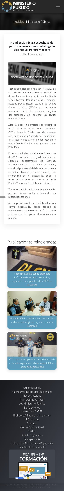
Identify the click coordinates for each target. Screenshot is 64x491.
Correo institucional (32, 427)
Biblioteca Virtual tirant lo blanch (32, 415)
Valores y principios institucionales (32, 391)
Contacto (32, 423)
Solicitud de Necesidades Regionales (32, 443)
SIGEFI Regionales (32, 435)
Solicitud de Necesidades (32, 447)
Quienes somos (32, 387)
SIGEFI (32, 431)
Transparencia (32, 439)
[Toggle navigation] (58, 6)
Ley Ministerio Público (32, 403)
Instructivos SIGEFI (32, 411)
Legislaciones (32, 407)
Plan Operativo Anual (32, 399)
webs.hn (45, 487)
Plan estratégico (32, 395)
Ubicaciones (32, 419)
